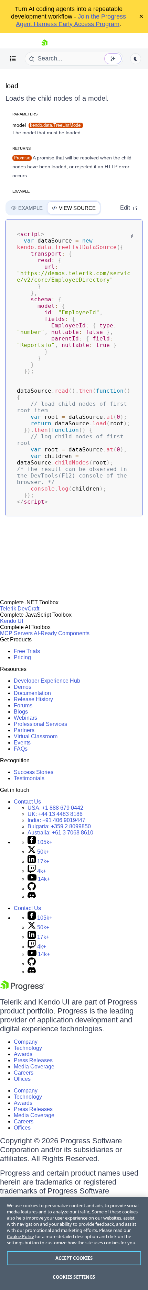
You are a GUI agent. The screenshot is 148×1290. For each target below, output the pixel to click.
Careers (23, 1073)
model (47, 125)
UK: (55, 814)
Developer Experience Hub (47, 681)
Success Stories (33, 772)
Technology (28, 1048)
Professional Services (40, 724)
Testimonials (29, 778)
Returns (21, 148)
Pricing (22, 657)
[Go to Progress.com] (22, 989)
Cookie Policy (20, 1236)
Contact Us (27, 802)
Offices (22, 1079)
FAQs (21, 749)
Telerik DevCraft (19, 609)
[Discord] (32, 896)
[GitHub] (32, 888)
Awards (23, 1054)
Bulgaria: (59, 826)
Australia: (60, 832)
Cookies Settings (74, 1277)
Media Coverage (34, 1066)
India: (56, 820)
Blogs (21, 712)
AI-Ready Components (61, 633)
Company (26, 1042)
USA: (55, 808)
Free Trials (27, 651)
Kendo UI (11, 621)
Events (22, 742)
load (12, 86)
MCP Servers (16, 633)
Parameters (25, 114)
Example (21, 191)
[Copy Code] (131, 236)
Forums (23, 705)
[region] (74, 1243)
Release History (33, 699)
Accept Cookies (74, 1258)
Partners (24, 730)
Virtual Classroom (35, 736)
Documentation (32, 693)
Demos (22, 687)
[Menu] (13, 59)
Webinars (25, 718)
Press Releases (33, 1060)
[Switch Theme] (135, 58)
